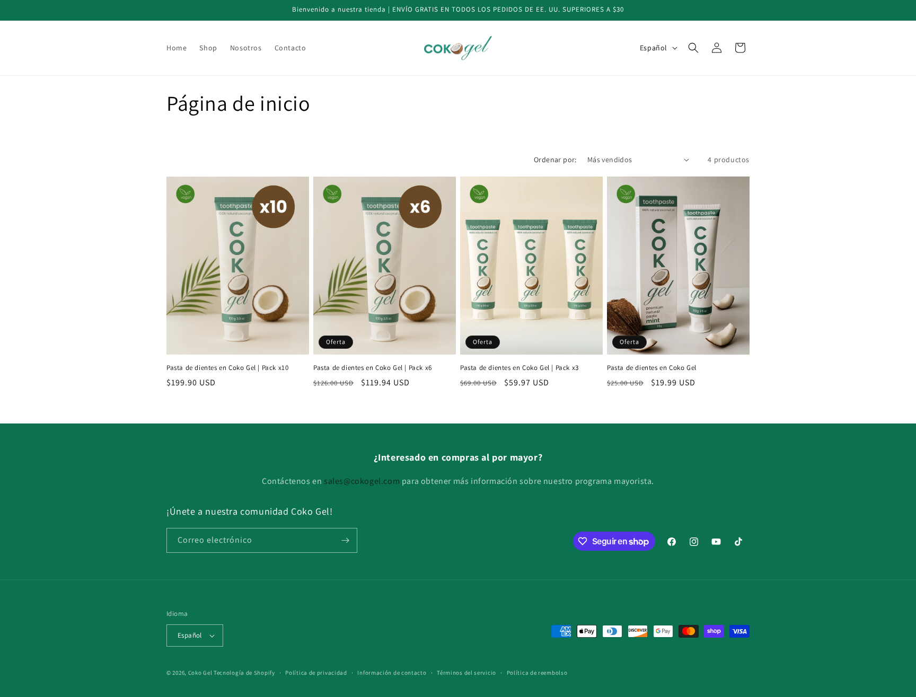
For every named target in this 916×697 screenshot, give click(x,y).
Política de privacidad (316, 672)
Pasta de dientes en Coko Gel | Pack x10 (227, 368)
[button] (693, 47)
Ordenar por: (555, 159)
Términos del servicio (466, 672)
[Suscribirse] (345, 540)
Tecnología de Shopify (244, 672)
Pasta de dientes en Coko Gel (652, 368)
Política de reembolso (537, 672)
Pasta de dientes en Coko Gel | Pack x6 (372, 368)
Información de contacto (391, 672)
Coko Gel (200, 672)
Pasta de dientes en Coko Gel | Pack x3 (519, 368)
